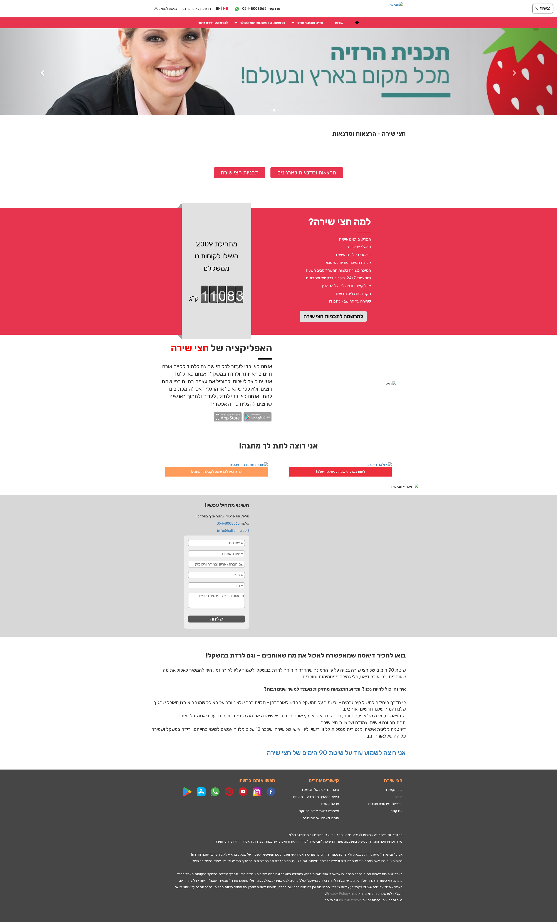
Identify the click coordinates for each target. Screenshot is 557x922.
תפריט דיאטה (306, 854)
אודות (339, 23)
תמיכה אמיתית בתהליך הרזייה (253, 861)
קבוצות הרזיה (288, 887)
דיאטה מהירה (201, 854)
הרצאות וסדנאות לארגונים (306, 172)
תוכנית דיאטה (219, 880)
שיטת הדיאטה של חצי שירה (320, 790)
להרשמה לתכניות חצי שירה (333, 316)
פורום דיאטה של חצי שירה (321, 818)
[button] (292, 22)
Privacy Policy (337, 894)
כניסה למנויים (167, 9)
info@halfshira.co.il (233, 531)
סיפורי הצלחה (377, 880)
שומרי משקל (273, 880)
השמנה (350, 841)
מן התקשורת (330, 804)
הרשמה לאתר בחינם (196, 9)
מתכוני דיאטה (361, 861)
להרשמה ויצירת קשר (213, 23)
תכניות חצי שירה (239, 172)
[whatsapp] (237, 9)
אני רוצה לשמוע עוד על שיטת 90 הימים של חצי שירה (335, 753)
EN (218, 9)
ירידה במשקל (216, 874)
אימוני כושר (183, 887)
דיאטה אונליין (257, 887)
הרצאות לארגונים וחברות (385, 804)
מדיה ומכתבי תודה (310, 23)
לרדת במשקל (362, 854)
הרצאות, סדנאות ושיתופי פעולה (262, 23)
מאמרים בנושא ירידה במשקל (319, 811)
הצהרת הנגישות (350, 900)
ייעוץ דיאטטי (345, 887)
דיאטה (247, 841)
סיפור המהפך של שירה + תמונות (316, 797)
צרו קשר (397, 811)
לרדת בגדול (327, 880)
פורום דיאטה (381, 874)
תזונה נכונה (339, 854)
